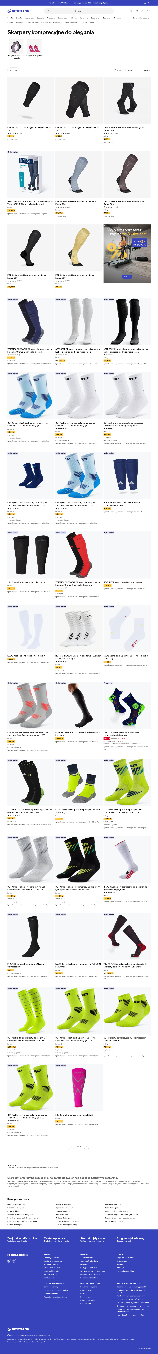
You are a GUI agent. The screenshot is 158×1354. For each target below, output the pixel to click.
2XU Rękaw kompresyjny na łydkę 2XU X (26, 582)
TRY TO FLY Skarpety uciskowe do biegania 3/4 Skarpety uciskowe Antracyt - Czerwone (125, 965)
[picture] (30, 100)
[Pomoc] (136, 11)
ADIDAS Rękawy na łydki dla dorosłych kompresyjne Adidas (122, 503)
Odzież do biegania (64, 1218)
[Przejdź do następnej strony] (86, 1146)
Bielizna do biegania (15, 1208)
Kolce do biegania (63, 1204)
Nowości (117, 18)
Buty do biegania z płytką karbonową (22, 1218)
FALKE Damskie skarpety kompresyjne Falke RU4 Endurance (78, 965)
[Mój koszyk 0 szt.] (148, 11)
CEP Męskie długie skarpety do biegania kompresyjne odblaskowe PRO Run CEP (26, 1039)
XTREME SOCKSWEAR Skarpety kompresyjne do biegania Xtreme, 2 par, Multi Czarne (30, 811)
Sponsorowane (109, 226)
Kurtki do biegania (15, 1211)
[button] (123, 741)
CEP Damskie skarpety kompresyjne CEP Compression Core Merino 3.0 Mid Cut (122, 811)
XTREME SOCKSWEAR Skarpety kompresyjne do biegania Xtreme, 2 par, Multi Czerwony (78, 583)
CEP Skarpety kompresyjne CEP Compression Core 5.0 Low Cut (125, 1039)
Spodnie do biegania (64, 1208)
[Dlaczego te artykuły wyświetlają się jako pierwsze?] (115, 70)
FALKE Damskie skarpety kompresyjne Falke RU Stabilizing (126, 657)
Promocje (107, 18)
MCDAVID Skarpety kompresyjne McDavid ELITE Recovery (77, 733)
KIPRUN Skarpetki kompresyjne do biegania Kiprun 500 (124, 128)
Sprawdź (127, 277)
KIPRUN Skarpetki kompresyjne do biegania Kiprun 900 (75, 202)
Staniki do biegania (64, 1214)
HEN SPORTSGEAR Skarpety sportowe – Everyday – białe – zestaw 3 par (78, 657)
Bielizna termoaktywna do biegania (22, 1221)
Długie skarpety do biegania (16, 57)
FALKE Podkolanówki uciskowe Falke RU (26, 656)
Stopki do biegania (34, 55)
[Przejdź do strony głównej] (18, 11)
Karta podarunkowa (141, 18)
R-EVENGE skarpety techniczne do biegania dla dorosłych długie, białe (125, 888)
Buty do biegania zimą (114, 1221)
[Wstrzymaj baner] (145, 3)
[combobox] (139, 70)
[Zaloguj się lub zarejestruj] (142, 11)
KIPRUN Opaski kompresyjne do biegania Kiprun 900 (29, 128)
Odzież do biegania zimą (66, 1225)
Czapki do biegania (15, 1225)
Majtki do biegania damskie (67, 1221)
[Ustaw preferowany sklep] (131, 11)
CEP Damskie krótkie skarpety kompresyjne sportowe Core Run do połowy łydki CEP (27, 424)
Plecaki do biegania (113, 1204)
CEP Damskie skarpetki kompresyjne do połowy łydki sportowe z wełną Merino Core (77, 888)
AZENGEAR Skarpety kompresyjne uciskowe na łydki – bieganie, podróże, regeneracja (77, 350)
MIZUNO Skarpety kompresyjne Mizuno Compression (25, 965)
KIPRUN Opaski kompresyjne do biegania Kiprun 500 (77, 128)
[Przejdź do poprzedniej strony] (71, 1146)
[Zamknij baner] (149, 3)
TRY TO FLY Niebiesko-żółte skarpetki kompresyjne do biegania (121, 733)
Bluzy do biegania (112, 1208)
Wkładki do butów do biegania (20, 1214)
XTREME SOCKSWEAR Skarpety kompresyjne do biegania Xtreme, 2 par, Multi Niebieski (30, 350)
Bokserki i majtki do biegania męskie (120, 1218)
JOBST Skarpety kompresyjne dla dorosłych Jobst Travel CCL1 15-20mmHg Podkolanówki (30, 202)
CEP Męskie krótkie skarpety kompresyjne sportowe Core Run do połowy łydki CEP (75, 424)
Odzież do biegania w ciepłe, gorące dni (121, 1214)
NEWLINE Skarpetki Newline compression (123, 582)
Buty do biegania (63, 1211)
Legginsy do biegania (16, 1204)
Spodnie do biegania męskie (116, 1211)
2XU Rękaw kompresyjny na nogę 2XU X (74, 1115)
